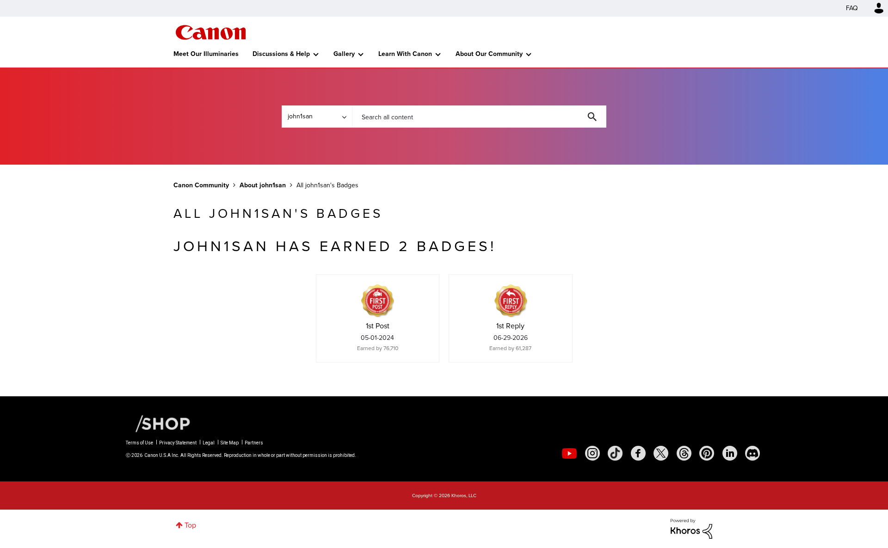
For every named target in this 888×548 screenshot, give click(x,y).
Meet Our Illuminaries (206, 54)
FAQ (852, 8)
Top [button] (190, 525)
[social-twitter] (661, 453)
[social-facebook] (638, 453)
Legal (209, 442)
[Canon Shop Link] (158, 423)
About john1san (263, 185)
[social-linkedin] (729, 453)
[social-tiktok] (615, 453)
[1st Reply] (510, 300)
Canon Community (211, 32)
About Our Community (489, 54)
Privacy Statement (178, 442)
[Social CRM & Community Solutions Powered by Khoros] (691, 528)
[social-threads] (684, 453)
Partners (254, 442)
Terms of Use (139, 442)
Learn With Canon (405, 54)
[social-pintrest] (706, 453)
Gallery (344, 54)
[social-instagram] (592, 453)
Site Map (230, 442)
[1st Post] (377, 300)
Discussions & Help (281, 54)
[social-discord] (752, 453)
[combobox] (479, 116)
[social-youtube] (569, 453)
